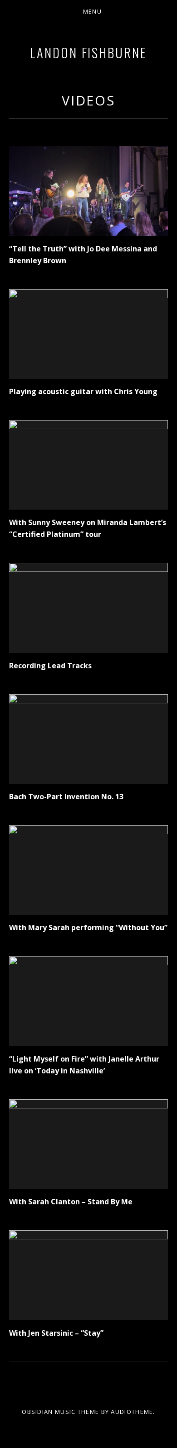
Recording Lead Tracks (50, 666)
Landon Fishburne (88, 52)
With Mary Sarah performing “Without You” (88, 927)
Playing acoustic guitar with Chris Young (83, 391)
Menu (92, 11)
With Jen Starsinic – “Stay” (56, 1333)
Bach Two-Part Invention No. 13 (66, 797)
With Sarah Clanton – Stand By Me (71, 1202)
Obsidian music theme (60, 1412)
